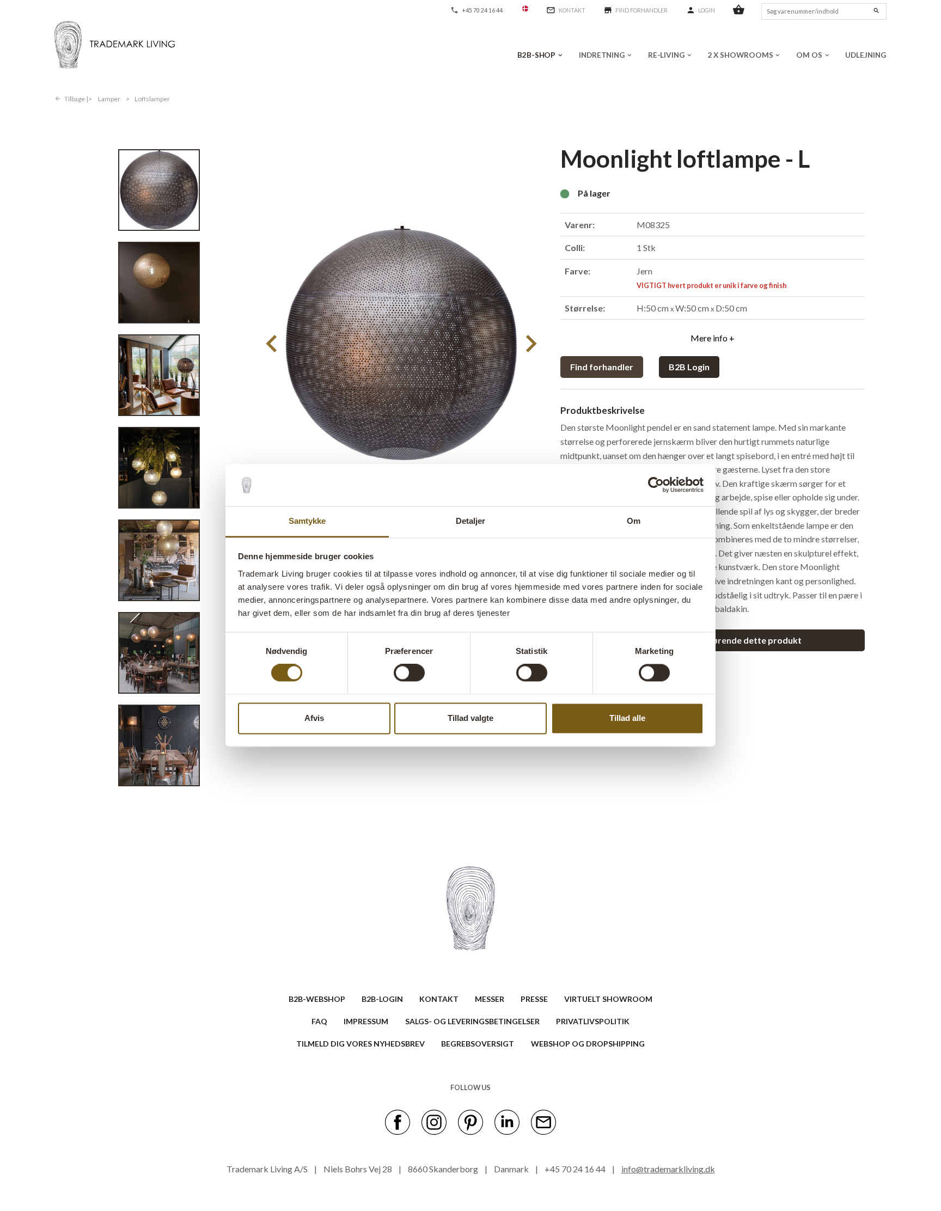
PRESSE (534, 999)
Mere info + (713, 338)
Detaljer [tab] (471, 520)
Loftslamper (152, 99)
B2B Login (689, 367)
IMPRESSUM (366, 1021)
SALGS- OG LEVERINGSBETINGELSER (472, 1021)
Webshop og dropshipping (588, 1043)
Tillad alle (627, 718)
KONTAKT (439, 999)
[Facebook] (397, 1121)
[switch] (409, 673)
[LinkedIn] (507, 1121)
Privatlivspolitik (593, 1021)
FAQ (319, 1021)
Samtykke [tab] (307, 520)
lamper (109, 99)
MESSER (489, 999)
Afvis (314, 718)
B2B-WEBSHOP (317, 999)
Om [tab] (633, 520)
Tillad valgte (470, 718)
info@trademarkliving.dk (668, 1169)
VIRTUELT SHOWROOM (608, 999)
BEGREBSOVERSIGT (477, 1043)
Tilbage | (76, 99)
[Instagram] (434, 1121)
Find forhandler (601, 367)
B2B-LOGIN (382, 999)
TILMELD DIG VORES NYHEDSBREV (360, 1043)
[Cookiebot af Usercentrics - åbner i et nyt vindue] (656, 485)
